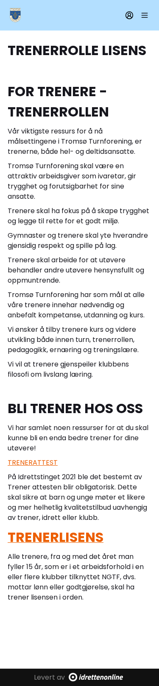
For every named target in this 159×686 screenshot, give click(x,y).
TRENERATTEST (33, 462)
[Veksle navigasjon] (144, 15)
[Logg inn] (129, 15)
